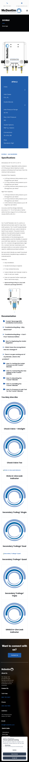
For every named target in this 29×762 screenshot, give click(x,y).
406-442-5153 (5, 706)
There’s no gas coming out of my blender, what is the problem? (13, 356)
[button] (27, 10)
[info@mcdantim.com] (21, 3)
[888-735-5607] (7, 3)
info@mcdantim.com (21, 6)
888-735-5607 (7, 6)
